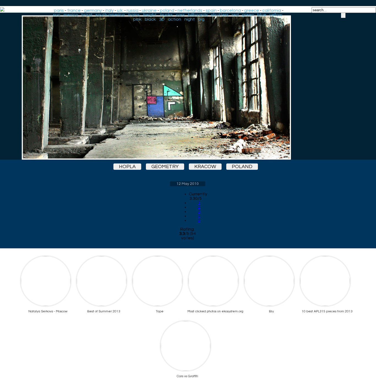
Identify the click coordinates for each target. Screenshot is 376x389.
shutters (219, 15)
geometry (165, 166)
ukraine (149, 10)
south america (110, 15)
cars (180, 15)
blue (261, 15)
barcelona (230, 10)
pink (137, 19)
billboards (198, 15)
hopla (127, 166)
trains (134, 15)
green (248, 15)
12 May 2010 (187, 184)
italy (109, 10)
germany (93, 10)
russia (132, 10)
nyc (56, 15)
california (271, 10)
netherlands (190, 10)
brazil (86, 15)
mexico (71, 15)
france (74, 10)
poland (167, 10)
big (201, 19)
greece (251, 10)
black (150, 19)
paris (59, 10)
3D (162, 19)
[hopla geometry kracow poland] (187, 87)
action (174, 19)
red (235, 15)
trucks (166, 15)
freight (150, 15)
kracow (205, 166)
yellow (275, 15)
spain (211, 10)
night (189, 19)
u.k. (120, 10)
